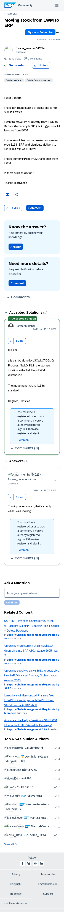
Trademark (16, 893)
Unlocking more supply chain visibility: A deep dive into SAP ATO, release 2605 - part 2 (31, 650)
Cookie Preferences (16, 903)
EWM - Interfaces (14, 80)
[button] (35, 65)
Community (25, 5)
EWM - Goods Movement (39, 80)
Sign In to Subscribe (40, 32)
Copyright (16, 884)
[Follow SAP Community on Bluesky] (28, 863)
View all (9, 844)
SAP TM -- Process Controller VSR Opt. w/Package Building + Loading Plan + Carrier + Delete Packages (31, 625)
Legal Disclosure (48, 884)
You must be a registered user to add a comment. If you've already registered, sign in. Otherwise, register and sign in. (31, 423)
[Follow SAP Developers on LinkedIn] (41, 863)
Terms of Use (48, 874)
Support (48, 893)
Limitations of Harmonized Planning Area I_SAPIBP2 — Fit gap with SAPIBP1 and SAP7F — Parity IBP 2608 (29, 700)
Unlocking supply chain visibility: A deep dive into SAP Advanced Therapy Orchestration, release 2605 (31, 675)
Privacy (16, 874)
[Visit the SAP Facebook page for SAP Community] (22, 863)
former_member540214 (30, 48)
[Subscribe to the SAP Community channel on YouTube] (35, 863)
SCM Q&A (12, 14)
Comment (35, 208)
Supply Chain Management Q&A (27, 729)
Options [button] (57, 32)
